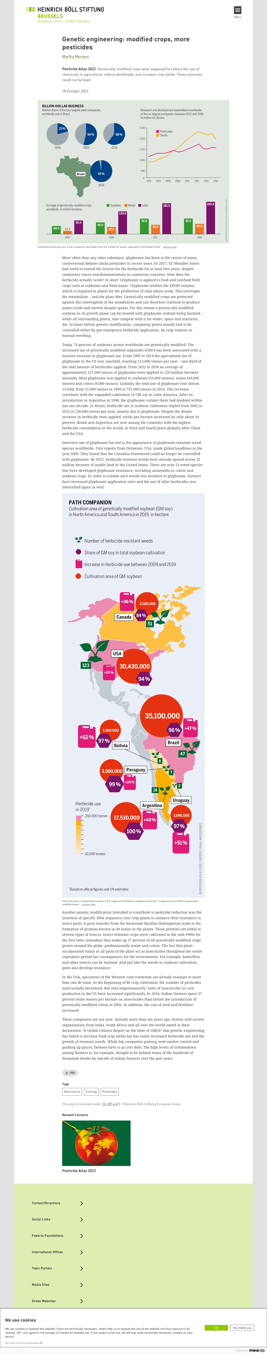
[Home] (65, 12)
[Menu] (238, 10)
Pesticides (109, 1091)
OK (216, 1327)
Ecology (91, 1091)
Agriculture (72, 1091)
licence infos (170, 247)
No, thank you (242, 1327)
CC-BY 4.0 (109, 1104)
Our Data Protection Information (22, 1343)
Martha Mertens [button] (75, 57)
